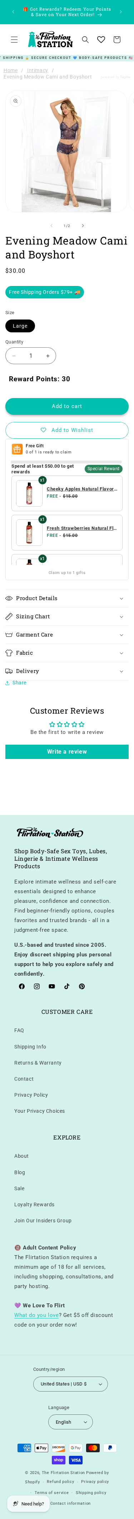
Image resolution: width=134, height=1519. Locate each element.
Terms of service (52, 1492)
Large (20, 326)
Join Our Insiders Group (43, 1220)
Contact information (70, 1503)
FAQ (19, 1030)
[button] (14, 39)
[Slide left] (51, 225)
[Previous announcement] (13, 12)
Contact (24, 1079)
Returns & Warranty (38, 1063)
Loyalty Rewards (34, 1204)
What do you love (36, 1315)
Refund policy (60, 1481)
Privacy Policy (31, 1095)
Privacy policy (95, 1481)
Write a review (67, 751)
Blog (19, 1172)
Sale (19, 1188)
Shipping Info (30, 1047)
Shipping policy (91, 1492)
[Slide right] (83, 225)
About (21, 1156)
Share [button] (19, 682)
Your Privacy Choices (39, 1111)
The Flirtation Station (63, 1472)
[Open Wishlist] (101, 39)
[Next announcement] (121, 12)
